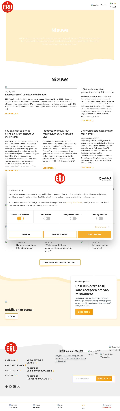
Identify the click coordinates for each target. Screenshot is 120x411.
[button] (83, 406)
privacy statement (74, 203)
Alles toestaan (94, 234)
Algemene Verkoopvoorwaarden (39, 369)
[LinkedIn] (14, 387)
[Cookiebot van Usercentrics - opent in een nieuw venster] (100, 179)
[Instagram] (10, 387)
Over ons (10, 360)
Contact (10, 375)
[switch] (46, 218)
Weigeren (26, 234)
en (114, 7)
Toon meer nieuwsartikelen (58, 262)
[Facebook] (6, 387)
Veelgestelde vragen (35, 361)
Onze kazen (11, 370)
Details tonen (100, 227)
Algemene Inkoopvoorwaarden (38, 377)
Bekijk (11, 316)
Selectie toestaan (60, 234)
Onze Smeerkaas (14, 365)
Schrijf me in (104, 379)
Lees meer (10, 113)
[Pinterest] (18, 387)
